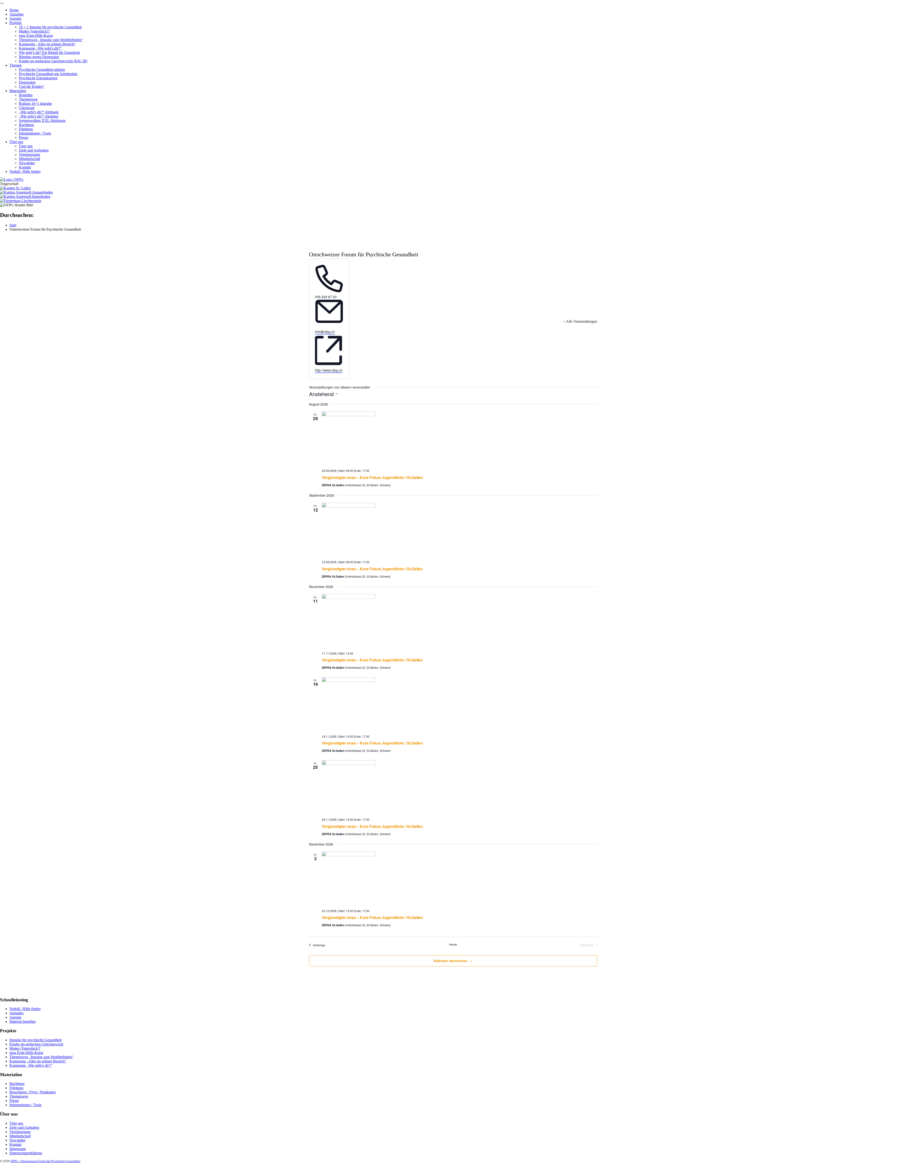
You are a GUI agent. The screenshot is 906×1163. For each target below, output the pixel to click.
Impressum (17, 1148)
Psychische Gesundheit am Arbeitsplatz (48, 74)
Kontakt (25, 167)
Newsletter (27, 163)
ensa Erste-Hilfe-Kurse (36, 36)
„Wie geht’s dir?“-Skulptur (38, 116)
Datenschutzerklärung (25, 1153)
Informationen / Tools (35, 133)
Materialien (17, 91)
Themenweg (28, 99)
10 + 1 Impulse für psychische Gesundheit (50, 27)
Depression (27, 82)
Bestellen (26, 95)
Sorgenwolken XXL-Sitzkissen (42, 120)
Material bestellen (22, 1021)
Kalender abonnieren (450, 960)
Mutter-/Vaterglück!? (34, 31)
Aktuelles (16, 14)
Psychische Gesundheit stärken (42, 70)
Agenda (15, 19)
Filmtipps (26, 129)
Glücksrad (26, 108)
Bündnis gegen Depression (39, 57)
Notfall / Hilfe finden (25, 171)
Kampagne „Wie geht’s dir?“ (40, 48)
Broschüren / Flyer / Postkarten (32, 1092)
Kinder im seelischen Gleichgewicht (36, 1044)
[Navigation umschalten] (2, 3)
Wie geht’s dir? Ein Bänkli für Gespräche (49, 53)
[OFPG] (12, 180)
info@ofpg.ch (325, 331)
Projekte (15, 23)
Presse (23, 137)
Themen (15, 65)
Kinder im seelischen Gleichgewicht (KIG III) (53, 61)
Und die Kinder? (31, 87)
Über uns (16, 142)
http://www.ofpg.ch (328, 370)
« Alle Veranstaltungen (580, 321)
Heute (453, 944)
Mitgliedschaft (29, 159)
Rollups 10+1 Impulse (35, 103)
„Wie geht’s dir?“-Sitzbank (39, 112)
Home (14, 10)
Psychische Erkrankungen (38, 78)
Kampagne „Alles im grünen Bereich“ (47, 44)
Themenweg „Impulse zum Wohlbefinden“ (51, 40)
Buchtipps (26, 125)
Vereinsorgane (29, 154)
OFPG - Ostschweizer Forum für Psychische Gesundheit (45, 1161)
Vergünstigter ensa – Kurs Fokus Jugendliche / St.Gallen (372, 477)
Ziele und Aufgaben (34, 150)
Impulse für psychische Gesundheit (35, 1040)
